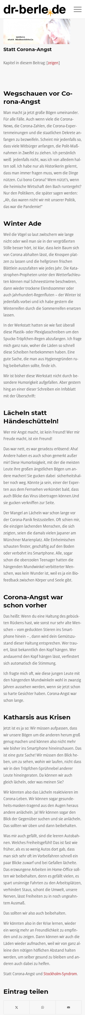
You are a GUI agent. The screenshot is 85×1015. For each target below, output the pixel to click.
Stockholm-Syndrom (60, 973)
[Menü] (75, 9)
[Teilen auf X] (16, 1007)
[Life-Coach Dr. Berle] (34, 9)
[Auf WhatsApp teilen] (42, 1007)
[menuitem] (75, 9)
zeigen (53, 62)
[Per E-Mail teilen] (68, 1007)
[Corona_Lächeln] (36, 31)
